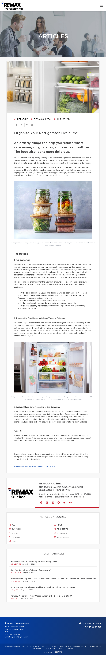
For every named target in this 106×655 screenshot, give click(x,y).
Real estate (62, 529)
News (59, 525)
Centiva (58, 652)
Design (14, 533)
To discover (62, 537)
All (13, 525)
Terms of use (50, 648)
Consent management (65, 648)
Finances (15, 537)
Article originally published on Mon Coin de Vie (34, 466)
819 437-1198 (15, 634)
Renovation (62, 533)
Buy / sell (16, 529)
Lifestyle (22, 119)
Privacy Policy (37, 648)
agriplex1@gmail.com (20, 637)
